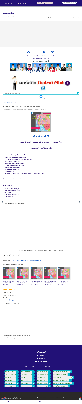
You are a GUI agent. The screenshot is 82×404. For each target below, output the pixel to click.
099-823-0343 (53, 397)
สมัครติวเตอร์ (49, 2)
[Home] (5, 4)
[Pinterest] (23, 4)
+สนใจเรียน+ (40, 2)
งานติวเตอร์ (16, 260)
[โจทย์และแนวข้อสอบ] (80, 398)
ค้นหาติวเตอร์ (75, 17)
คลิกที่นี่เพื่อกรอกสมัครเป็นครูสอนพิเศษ (14, 203)
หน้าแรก (15, 17)
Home (4, 102)
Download (47, 366)
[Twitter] (26, 4)
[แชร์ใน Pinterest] (14, 255)
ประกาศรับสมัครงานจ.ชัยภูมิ (34, 260)
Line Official (67, 397)
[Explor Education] (28, 52)
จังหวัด (42, 17)
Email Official (60, 397)
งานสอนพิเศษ (22, 260)
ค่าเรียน (69, 17)
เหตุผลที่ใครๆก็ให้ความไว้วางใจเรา (52, 17)
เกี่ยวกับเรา (20, 17)
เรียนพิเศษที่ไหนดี (42, 361)
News (39, 366)
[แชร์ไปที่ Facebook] (5, 255)
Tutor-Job (9, 102)
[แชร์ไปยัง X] (9, 255)
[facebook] (18, 4)
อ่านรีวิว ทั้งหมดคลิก (9, 300)
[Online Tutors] (52, 52)
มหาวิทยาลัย (36, 17)
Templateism (38, 397)
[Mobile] (13, 4)
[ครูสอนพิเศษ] (41, 73)
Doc (26, 366)
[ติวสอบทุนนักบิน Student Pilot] (41, 90)
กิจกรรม (26, 17)
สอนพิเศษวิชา (63, 17)
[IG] (20, 4)
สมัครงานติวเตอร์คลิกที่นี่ (41, 136)
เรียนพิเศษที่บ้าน (9, 14)
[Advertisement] (41, 34)
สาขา (31, 17)
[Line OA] (11, 4)
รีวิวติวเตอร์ (41, 355)
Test (33, 366)
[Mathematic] (36, 52)
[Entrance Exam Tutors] (44, 52)
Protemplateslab (45, 397)
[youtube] (8, 4)
